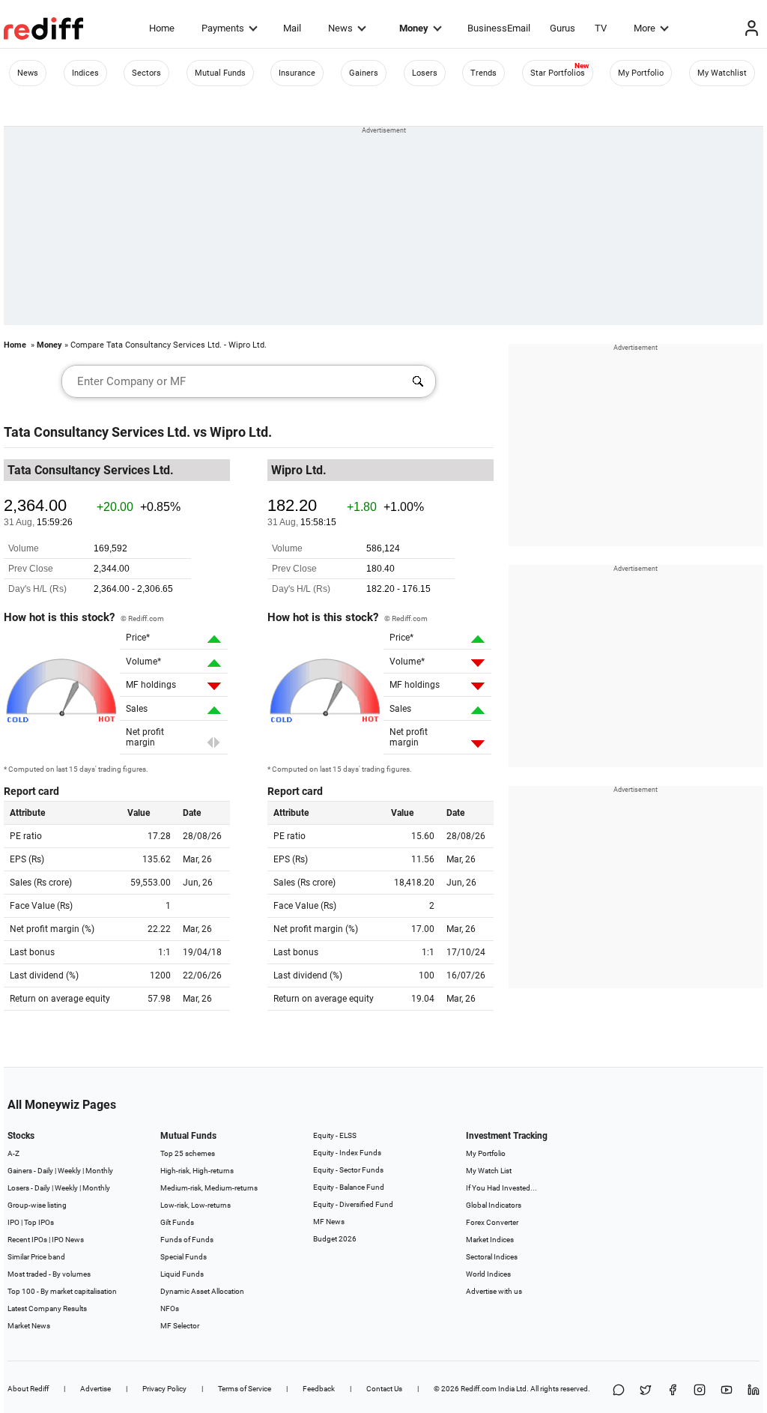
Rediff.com (479, 1389)
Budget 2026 (335, 1239)
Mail (292, 28)
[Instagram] (700, 1391)
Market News (28, 1326)
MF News (329, 1221)
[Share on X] (646, 1391)
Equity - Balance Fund (348, 1187)
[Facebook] (673, 1391)
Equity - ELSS (335, 1135)
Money (413, 28)
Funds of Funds (186, 1239)
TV (601, 28)
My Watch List (489, 1171)
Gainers (363, 73)
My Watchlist (722, 73)
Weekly (69, 1171)
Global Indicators (493, 1205)
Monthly (99, 1171)
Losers (424, 73)
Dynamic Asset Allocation (202, 1291)
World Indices (488, 1274)
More (644, 28)
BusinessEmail (498, 28)
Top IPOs (39, 1222)
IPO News (68, 1239)
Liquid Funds (182, 1274)
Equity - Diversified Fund (353, 1204)
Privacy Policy (164, 1389)
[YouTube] (727, 1391)
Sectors (146, 73)
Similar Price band (36, 1257)
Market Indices (490, 1239)
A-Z (13, 1153)
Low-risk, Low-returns (195, 1205)
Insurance (297, 73)
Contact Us (384, 1389)
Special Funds (183, 1257)
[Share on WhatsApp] (619, 1391)
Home (162, 28)
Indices (85, 73)
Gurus (562, 28)
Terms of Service (244, 1389)
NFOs (169, 1308)
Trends (483, 73)
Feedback (319, 1389)
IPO (13, 1222)
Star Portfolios (557, 73)
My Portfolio (641, 73)
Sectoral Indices (492, 1257)
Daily (45, 1171)
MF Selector (179, 1326)
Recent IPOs (27, 1239)
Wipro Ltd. (241, 432)
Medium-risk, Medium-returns (209, 1188)
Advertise (95, 1389)
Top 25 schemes (187, 1153)
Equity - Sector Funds (348, 1170)
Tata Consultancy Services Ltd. (97, 432)
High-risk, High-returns (197, 1171)
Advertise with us (494, 1291)
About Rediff (28, 1389)
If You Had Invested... (501, 1188)
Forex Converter (492, 1222)
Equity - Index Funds (347, 1153)
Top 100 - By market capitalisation (62, 1291)
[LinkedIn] (754, 1391)
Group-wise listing (37, 1205)
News (340, 28)
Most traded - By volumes (49, 1274)
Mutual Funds (220, 73)
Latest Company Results (47, 1308)
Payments (222, 28)
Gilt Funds (177, 1222)
